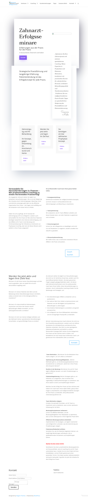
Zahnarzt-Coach (14, 3)
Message (11, 484)
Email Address (13, 478)
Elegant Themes (20, 495)
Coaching (33, 3)
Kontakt (71, 3)
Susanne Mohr (63, 3)
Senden (14, 487)
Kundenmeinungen (45, 3)
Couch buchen (70, 253)
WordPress (37, 495)
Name (10, 475)
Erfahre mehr (25, 159)
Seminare (23, 3)
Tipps (54, 3)
